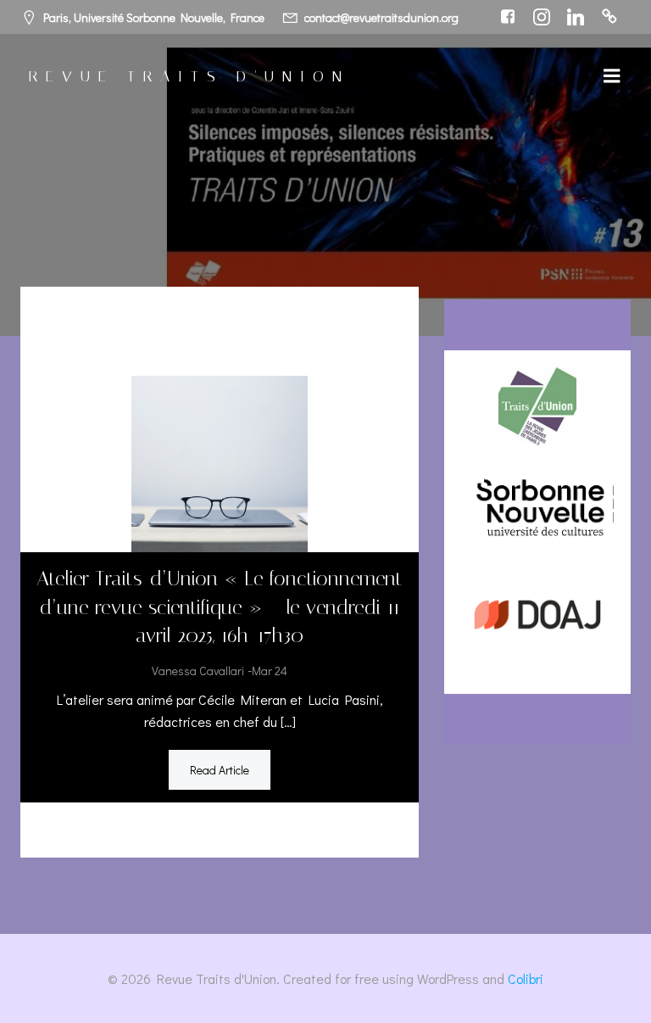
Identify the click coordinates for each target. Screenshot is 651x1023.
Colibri (525, 978)
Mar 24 (269, 670)
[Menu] (612, 76)
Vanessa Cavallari (198, 670)
